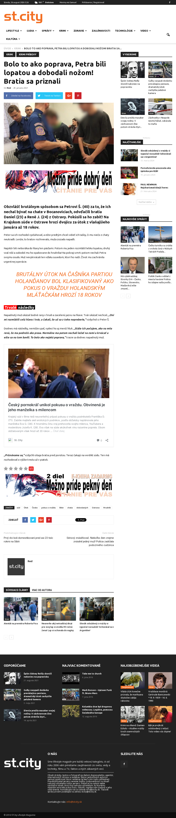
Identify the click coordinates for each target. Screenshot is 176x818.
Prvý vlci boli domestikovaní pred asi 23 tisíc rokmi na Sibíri (28, 539)
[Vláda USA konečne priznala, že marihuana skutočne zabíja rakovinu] (133, 680)
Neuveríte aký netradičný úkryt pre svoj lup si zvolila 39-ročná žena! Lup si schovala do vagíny (58, 627)
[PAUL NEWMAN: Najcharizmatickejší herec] (129, 189)
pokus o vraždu (48, 507)
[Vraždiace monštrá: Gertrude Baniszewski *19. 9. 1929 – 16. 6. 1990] (160, 680)
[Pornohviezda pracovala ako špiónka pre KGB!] (129, 173)
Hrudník (107, 507)
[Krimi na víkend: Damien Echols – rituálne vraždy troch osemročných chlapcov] (133, 714)
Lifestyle (12, 30)
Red (9, 88)
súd (18, 507)
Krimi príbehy (27, 54)
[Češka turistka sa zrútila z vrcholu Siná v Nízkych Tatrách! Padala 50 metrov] (160, 234)
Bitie (61, 507)
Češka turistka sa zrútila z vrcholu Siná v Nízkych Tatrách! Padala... (160, 248)
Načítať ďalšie (145, 202)
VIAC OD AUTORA (42, 590)
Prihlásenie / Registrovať (93, 2)
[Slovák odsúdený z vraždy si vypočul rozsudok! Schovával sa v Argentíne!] (97, 609)
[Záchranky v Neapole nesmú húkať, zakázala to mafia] (160, 106)
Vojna (124, 272)
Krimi (62, 30)
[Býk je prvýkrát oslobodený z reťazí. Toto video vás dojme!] (160, 714)
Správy (47, 30)
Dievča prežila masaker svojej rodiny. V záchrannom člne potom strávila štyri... (39, 713)
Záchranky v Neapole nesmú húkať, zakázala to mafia (159, 120)
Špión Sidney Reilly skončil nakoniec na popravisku (130, 84)
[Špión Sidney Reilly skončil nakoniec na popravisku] (133, 69)
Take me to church (92, 674)
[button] (168, 35)
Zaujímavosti (101, 30)
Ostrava (96, 507)
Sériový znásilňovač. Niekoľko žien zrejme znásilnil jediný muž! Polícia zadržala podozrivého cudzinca (90, 541)
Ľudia (30, 30)
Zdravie (79, 30)
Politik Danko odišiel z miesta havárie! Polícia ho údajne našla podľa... (160, 279)
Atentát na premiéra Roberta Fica (21, 623)
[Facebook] (169, 2)
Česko (35, 507)
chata (70, 507)
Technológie (124, 30)
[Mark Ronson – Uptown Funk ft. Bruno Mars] (70, 695)
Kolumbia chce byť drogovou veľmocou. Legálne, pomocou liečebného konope (97, 710)
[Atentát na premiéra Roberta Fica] (21, 609)
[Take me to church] (70, 678)
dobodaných (82, 507)
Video (144, 30)
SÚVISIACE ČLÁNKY (17, 590)
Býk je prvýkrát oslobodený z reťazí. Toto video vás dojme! (159, 728)
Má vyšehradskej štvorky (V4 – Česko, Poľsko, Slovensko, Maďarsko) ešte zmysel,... (131, 282)
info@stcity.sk (74, 801)
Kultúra (11, 39)
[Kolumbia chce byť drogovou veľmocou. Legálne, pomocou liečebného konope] (70, 711)
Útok (26, 507)
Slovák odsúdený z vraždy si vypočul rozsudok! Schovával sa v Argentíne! (97, 627)
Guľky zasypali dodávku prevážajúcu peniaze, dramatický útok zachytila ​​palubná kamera (160, 87)
